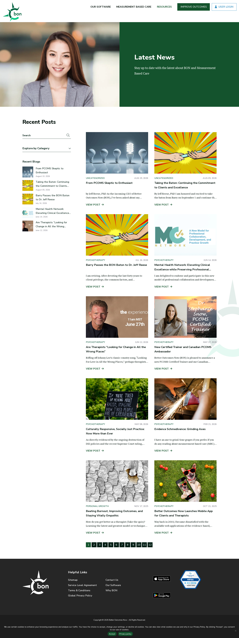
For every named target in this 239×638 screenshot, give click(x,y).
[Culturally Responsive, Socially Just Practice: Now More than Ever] (117, 399)
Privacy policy (125, 634)
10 (138, 544)
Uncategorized (95, 178)
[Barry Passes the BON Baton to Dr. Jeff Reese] (117, 235)
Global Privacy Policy (80, 595)
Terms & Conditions (79, 590)
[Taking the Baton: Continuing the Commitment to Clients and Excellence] (185, 153)
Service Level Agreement (82, 585)
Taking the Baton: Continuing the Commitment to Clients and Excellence (52, 184)
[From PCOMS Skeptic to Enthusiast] (117, 153)
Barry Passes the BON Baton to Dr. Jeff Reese (52, 197)
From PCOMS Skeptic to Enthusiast (49, 170)
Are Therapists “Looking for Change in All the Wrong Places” (51, 224)
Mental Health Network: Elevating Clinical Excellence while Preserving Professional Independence (53, 211)
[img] (11, 11)
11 (144, 544)
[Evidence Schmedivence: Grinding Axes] (185, 399)
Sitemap (72, 580)
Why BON (111, 590)
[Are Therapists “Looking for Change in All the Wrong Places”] (117, 317)
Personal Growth (97, 506)
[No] (235, 630)
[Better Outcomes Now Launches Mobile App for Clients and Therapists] (185, 481)
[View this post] (27, 172)
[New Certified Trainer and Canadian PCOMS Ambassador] (185, 317)
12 (150, 544)
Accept (112, 634)
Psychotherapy (95, 260)
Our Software (100, 6)
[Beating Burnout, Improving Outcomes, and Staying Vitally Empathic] (117, 481)
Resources (164, 6)
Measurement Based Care (133, 6)
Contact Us (112, 580)
